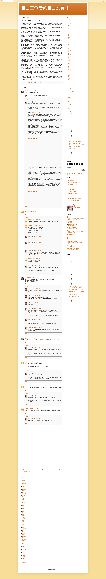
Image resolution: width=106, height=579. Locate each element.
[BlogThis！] (36, 82)
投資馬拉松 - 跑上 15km (72, 228)
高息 (69, 56)
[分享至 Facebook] (39, 82)
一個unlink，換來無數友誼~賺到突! (74, 182)
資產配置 (69, 76)
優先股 (69, 78)
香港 (69, 48)
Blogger (57, 569)
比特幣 (69, 21)
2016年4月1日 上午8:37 (38, 319)
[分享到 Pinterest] (40, 82)
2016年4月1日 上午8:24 (38, 265)
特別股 (69, 53)
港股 (69, 67)
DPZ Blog (70, 245)
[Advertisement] (41, 457)
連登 (69, 66)
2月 (70, 153)
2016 (69, 123)
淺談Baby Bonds (71, 189)
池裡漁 (26, 338)
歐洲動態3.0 (70, 217)
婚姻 (69, 62)
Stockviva (70, 103)
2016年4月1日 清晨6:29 (35, 219)
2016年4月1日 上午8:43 (35, 362)
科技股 (69, 43)
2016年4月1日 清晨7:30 (38, 102)
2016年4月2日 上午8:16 (38, 418)
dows (69, 84)
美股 (69, 44)
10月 (70, 128)
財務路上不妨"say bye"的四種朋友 (75, 139)
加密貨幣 (69, 24)
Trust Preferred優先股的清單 (73, 200)
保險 (69, 41)
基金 (69, 60)
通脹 (69, 65)
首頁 (42, 469)
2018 (69, 120)
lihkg (69, 92)
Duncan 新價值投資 (72, 227)
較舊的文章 (60, 469)
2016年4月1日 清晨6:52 (37, 225)
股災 (69, 38)
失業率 (69, 25)
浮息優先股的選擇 (71, 187)
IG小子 (26, 386)
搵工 (69, 72)
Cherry (29, 102)
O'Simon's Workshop (72, 238)
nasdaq (69, 94)
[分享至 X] (38, 82)
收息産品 (69, 29)
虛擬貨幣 (69, 69)
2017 (69, 121)
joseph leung (27, 362)
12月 (70, 125)
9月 (70, 130)
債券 (69, 70)
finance (69, 88)
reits (68, 98)
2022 (69, 113)
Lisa (25, 277)
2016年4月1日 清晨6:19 (35, 288)
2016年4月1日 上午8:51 (38, 347)
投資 (69, 31)
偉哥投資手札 (70, 221)
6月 (70, 135)
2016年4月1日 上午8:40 (38, 327)
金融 (69, 40)
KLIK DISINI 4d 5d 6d (32, 138)
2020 (69, 116)
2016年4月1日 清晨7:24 (32, 338)
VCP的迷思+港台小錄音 (72, 193)
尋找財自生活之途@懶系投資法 (74, 248)
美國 (69, 45)
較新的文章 (24, 469)
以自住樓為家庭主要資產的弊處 (75, 141)
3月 (70, 152)
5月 (70, 136)
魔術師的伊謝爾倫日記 (72, 224)
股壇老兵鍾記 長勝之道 (72, 241)
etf (68, 85)
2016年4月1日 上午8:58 (38, 373)
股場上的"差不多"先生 (73, 148)
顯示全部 (83, 251)
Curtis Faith (70, 239)
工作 (69, 19)
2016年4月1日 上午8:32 (38, 308)
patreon (69, 95)
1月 (70, 155)
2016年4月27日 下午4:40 (35, 112)
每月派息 (69, 32)
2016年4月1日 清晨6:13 (31, 277)
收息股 (69, 28)
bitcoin (69, 81)
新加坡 (69, 73)
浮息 (69, 51)
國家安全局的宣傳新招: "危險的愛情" (76, 143)
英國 (69, 47)
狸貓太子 (26, 90)
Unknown (30, 225)
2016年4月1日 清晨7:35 (38, 242)
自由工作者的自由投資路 (45, 8)
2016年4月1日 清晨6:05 (33, 90)
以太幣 (69, 22)
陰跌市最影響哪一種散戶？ (73, 180)
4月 (70, 138)
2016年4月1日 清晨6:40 (35, 302)
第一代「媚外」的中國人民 (74, 150)
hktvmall (69, 89)
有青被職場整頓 (71, 225)
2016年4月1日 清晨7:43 (38, 250)
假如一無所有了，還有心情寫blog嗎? (75, 196)
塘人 (25, 211)
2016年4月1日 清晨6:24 (35, 295)
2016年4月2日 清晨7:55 (34, 408)
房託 (69, 37)
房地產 (69, 35)
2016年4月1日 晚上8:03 (38, 395)
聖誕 (69, 75)
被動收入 (69, 63)
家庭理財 (69, 50)
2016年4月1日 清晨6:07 (31, 211)
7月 (70, 133)
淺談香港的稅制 (71, 246)
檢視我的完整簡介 (77, 207)
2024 (69, 110)
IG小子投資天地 (71, 234)
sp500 (69, 101)
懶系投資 (69, 79)
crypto (69, 82)
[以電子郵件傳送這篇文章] (35, 82)
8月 (70, 131)
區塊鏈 (69, 59)
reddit (69, 97)
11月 (70, 126)
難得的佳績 (70, 222)
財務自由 (69, 54)
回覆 (25, 96)
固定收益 (69, 34)
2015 (69, 157)
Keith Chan (27, 408)
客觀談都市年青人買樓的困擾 (74, 146)
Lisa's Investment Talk (72, 230)
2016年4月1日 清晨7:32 (38, 236)
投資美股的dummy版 (72, 184)
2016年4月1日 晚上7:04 (32, 386)
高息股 (69, 57)
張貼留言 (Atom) (27, 471)
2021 (69, 115)
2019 (69, 118)
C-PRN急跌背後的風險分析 (73, 249)
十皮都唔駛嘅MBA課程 (72, 191)
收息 (69, 26)
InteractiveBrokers (71, 91)
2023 (69, 111)
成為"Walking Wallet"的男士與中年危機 (76, 145)
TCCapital (70, 104)
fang (69, 87)
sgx (68, 100)
